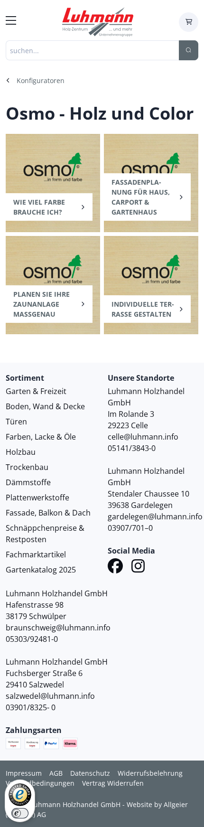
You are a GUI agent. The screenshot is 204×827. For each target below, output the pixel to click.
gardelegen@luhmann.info (155, 516)
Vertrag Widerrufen (113, 783)
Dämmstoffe (28, 482)
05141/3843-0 (132, 448)
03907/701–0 (130, 528)
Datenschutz (90, 773)
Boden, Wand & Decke (45, 406)
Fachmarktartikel (36, 554)
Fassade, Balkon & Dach (48, 512)
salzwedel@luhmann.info (50, 696)
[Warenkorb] (188, 22)
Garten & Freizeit (36, 391)
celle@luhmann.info (143, 437)
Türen (16, 421)
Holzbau (21, 452)
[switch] (19, 813)
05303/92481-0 (32, 639)
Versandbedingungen (40, 783)
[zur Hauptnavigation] (11, 22)
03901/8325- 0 (31, 707)
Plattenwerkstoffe (37, 497)
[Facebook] (115, 567)
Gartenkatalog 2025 (41, 569)
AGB (56, 773)
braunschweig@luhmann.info (58, 627)
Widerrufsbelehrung (150, 773)
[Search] (188, 50)
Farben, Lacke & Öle (41, 437)
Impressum (24, 773)
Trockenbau (27, 467)
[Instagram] (138, 567)
